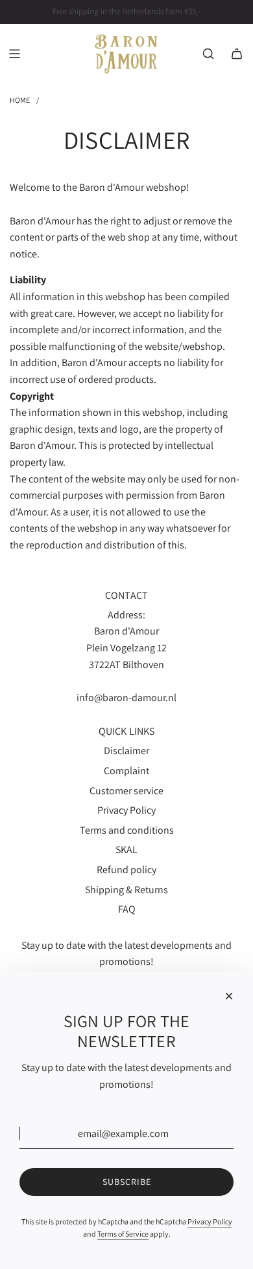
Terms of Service (123, 1234)
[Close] (229, 996)
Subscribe (126, 1182)
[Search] (208, 53)
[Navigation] (14, 53)
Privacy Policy (209, 1221)
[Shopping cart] (237, 53)
